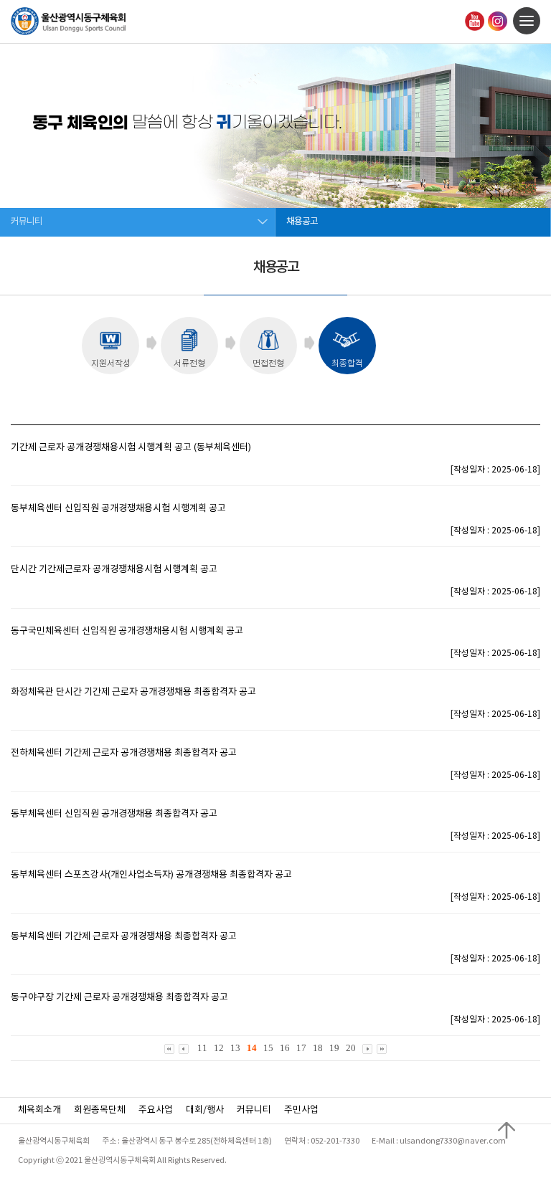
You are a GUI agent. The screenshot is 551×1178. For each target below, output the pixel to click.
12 (219, 1047)
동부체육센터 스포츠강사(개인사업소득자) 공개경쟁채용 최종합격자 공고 (151, 875)
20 (351, 1047)
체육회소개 (39, 1110)
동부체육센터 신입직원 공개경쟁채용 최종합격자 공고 (114, 814)
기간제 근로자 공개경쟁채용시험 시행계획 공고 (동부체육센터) (131, 447)
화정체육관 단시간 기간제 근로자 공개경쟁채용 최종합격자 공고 (133, 692)
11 (202, 1047)
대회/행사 (205, 1110)
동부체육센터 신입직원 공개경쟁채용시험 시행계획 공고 (118, 508)
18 (318, 1047)
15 (268, 1047)
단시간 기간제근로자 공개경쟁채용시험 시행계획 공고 (114, 569)
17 (301, 1047)
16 (285, 1047)
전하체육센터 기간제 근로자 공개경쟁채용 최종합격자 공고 (124, 753)
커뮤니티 (254, 1110)
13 (235, 1047)
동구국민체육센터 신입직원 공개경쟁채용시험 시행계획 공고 (127, 631)
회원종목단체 (100, 1110)
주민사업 (301, 1110)
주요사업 (155, 1110)
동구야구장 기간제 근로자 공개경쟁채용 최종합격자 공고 (119, 997)
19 (334, 1047)
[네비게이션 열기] (526, 20)
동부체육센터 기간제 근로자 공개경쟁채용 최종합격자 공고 (124, 936)
